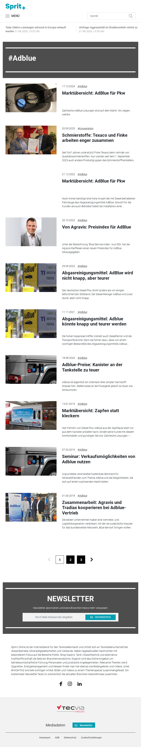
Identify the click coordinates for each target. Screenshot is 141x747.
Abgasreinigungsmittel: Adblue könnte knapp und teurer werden (94, 321)
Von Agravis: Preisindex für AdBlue (96, 227)
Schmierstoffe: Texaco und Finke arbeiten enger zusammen (94, 138)
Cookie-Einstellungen (91, 737)
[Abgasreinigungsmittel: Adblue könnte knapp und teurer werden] (31, 323)
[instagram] (70, 683)
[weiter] (92, 559)
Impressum (44, 737)
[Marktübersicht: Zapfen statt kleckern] (31, 415)
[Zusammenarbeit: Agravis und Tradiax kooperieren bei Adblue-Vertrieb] (31, 507)
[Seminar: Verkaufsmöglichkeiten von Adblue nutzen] (31, 461)
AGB (57, 737)
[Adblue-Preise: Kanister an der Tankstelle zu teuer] (31, 369)
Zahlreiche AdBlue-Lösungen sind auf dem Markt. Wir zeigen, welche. (96, 112)
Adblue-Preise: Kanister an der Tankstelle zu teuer (92, 367)
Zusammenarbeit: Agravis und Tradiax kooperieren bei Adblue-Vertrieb (94, 508)
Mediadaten (55, 725)
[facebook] (60, 683)
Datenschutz (70, 737)
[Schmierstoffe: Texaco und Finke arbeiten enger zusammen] (31, 140)
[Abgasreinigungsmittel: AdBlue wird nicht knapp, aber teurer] (31, 277)
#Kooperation (85, 128)
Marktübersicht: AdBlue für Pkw (93, 93)
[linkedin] (79, 683)
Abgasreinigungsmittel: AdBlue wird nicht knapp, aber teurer (97, 275)
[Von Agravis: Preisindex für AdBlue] (31, 231)
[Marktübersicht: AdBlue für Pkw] (31, 98)
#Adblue (82, 86)
